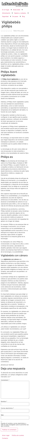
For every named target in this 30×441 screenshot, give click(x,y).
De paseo (15, 16)
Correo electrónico (7, 408)
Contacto (5, 438)
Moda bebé (16, 10)
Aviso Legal (5, 435)
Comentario (5, 380)
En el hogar (5, 10)
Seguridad (5, 16)
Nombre (4, 401)
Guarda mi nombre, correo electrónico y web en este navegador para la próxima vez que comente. (15, 425)
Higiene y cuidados (20, 13)
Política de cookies (18, 435)
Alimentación (6, 13)
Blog (23, 16)
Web (2, 415)
